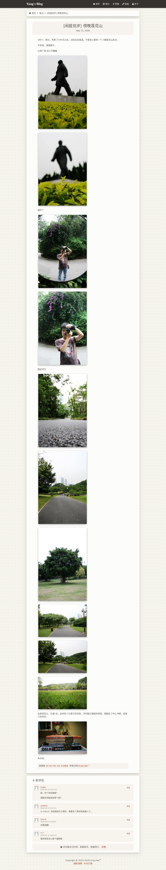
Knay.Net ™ (84, 766)
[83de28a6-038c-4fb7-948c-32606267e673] (62, 656)
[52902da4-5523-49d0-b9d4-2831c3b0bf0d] (62, 251)
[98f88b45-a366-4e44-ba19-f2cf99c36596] (62, 487)
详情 (103, 847)
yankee (43, 805)
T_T (42, 833)
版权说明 (78, 863)
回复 (128, 788)
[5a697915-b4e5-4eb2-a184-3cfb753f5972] (62, 620)
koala (43, 787)
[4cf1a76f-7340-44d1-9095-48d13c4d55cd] (62, 692)
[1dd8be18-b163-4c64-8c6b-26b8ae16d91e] (62, 410)
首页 (33, 13)
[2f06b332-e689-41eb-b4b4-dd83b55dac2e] (62, 564)
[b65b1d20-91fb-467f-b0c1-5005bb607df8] (62, 328)
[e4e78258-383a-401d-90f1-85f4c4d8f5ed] (62, 92)
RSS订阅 (88, 863)
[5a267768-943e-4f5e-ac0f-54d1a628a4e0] (62, 737)
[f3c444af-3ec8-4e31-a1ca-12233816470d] (62, 169)
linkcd (43, 819)
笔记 (41, 13)
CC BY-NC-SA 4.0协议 (57, 766)
